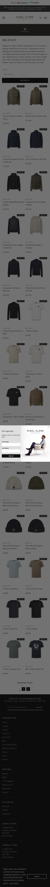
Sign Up (11, 456)
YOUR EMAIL (5, 448)
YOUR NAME (5, 441)
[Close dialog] (48, 427)
